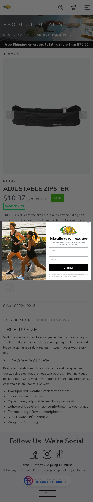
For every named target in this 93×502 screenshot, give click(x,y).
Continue (69, 268)
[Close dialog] (88, 223)
